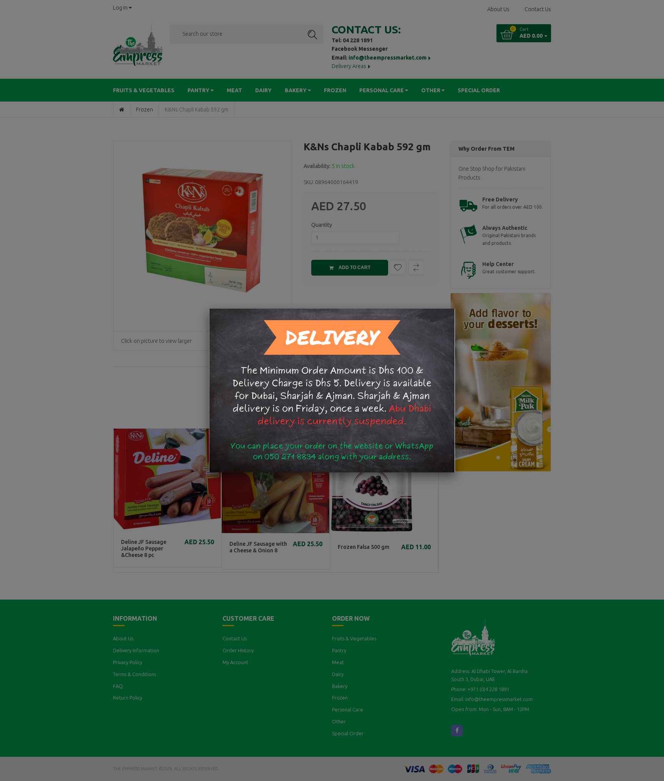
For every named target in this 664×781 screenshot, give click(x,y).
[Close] (455, 309)
